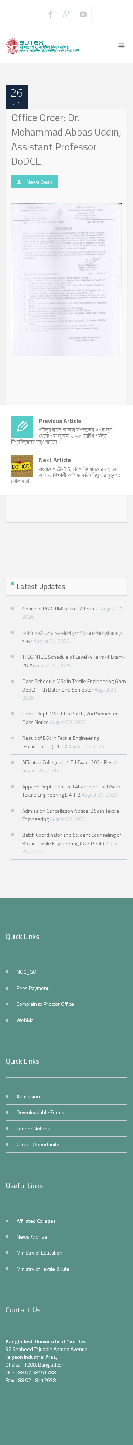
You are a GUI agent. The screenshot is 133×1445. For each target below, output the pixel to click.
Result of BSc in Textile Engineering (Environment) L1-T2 (60, 742)
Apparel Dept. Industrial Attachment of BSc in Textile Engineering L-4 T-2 (71, 790)
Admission (28, 1096)
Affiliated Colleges (36, 1221)
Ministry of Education (39, 1252)
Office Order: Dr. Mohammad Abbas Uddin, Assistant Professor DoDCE (66, 139)
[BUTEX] (44, 45)
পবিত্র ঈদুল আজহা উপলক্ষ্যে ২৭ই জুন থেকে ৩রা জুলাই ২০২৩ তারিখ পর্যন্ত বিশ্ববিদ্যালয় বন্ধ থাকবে (61, 431)
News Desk (39, 182)
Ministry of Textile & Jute (43, 1269)
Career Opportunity (38, 1144)
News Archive (32, 1237)
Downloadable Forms (40, 1112)
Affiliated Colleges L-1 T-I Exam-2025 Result (70, 762)
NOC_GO (27, 972)
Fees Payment (32, 988)
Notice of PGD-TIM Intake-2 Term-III (61, 608)
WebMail (26, 1020)
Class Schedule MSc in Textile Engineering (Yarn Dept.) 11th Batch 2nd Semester (74, 685)
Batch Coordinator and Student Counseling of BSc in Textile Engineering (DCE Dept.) (71, 839)
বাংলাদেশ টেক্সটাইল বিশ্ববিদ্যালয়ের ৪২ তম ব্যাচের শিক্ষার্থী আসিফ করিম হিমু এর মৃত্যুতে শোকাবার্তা (66, 470)
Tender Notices (33, 1128)
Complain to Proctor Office (45, 1004)
